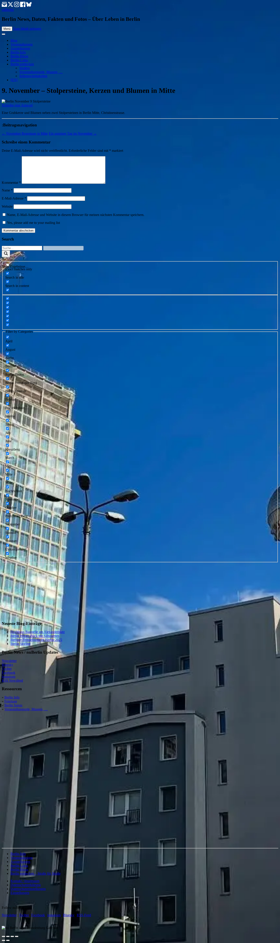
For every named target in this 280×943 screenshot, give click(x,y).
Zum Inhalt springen (27, 28)
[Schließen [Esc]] (3, 936)
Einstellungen (19, 893)
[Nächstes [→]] (8, 940)
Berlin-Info (18, 52)
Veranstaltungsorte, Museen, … (41, 72)
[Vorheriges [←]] (3, 940)
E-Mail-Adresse (14, 198)
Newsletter (9, 661)
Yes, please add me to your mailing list (33, 223)
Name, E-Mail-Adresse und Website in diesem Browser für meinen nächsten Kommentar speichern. (75, 215)
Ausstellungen (20, 48)
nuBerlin (8, 10)
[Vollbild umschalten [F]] (12, 936)
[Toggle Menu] (3, 34)
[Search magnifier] (6, 253)
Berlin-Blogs (19, 56)
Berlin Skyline (20, 644)
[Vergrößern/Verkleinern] (16, 936)
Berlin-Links (19, 60)
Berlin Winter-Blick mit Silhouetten (34, 636)
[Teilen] (8, 936)
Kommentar (11, 182)
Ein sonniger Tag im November (73, 133)
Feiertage (10, 701)
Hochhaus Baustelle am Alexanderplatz (37, 632)
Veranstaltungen (21, 44)
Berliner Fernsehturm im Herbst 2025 (36, 640)
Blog (13, 40)
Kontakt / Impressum (24, 881)
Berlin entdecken (22, 64)
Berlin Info (11, 697)
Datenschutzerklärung (25, 885)
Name (7, 190)
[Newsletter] (4, 6)
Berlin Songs (13, 705)
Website (7, 206)
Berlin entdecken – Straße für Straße (35, 873)
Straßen (24, 68)
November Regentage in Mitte (25, 133)
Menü (7, 28)
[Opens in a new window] (11, 6)
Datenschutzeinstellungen (28, 889)
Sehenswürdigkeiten (33, 76)
